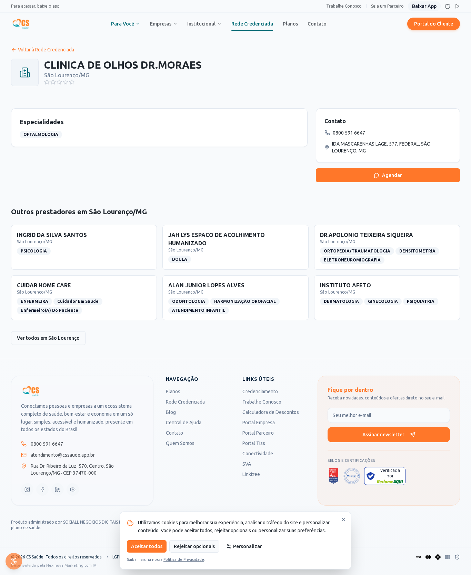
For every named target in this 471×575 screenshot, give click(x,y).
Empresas (160, 24)
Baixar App (424, 6)
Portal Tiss (253, 443)
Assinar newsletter (383, 434)
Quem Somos (180, 443)
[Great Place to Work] (333, 476)
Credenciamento (260, 391)
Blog (171, 412)
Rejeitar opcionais (194, 546)
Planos (290, 24)
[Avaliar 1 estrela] (47, 82)
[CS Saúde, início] (21, 23)
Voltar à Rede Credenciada (46, 49)
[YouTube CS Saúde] (73, 489)
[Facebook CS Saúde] (42, 489)
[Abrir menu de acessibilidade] (14, 561)
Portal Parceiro (258, 433)
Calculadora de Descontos (270, 412)
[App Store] (447, 6)
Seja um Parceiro (387, 6)
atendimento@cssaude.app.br (63, 455)
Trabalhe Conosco (344, 6)
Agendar (392, 175)
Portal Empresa (258, 422)
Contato (317, 24)
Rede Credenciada (252, 24)
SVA (246, 464)
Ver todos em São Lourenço (48, 338)
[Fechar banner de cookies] (343, 519)
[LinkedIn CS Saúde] (57, 489)
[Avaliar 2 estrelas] (53, 82)
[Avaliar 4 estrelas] (65, 82)
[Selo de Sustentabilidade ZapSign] (351, 476)
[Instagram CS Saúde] (27, 489)
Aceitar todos (146, 546)
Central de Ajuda (183, 422)
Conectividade (257, 453)
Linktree (251, 474)
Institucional (201, 24)
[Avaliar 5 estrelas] (71, 82)
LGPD (117, 557)
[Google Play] (457, 6)
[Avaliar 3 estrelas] (59, 82)
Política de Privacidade (183, 559)
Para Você (122, 24)
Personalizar (247, 546)
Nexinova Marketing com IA (71, 565)
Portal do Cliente (433, 24)
